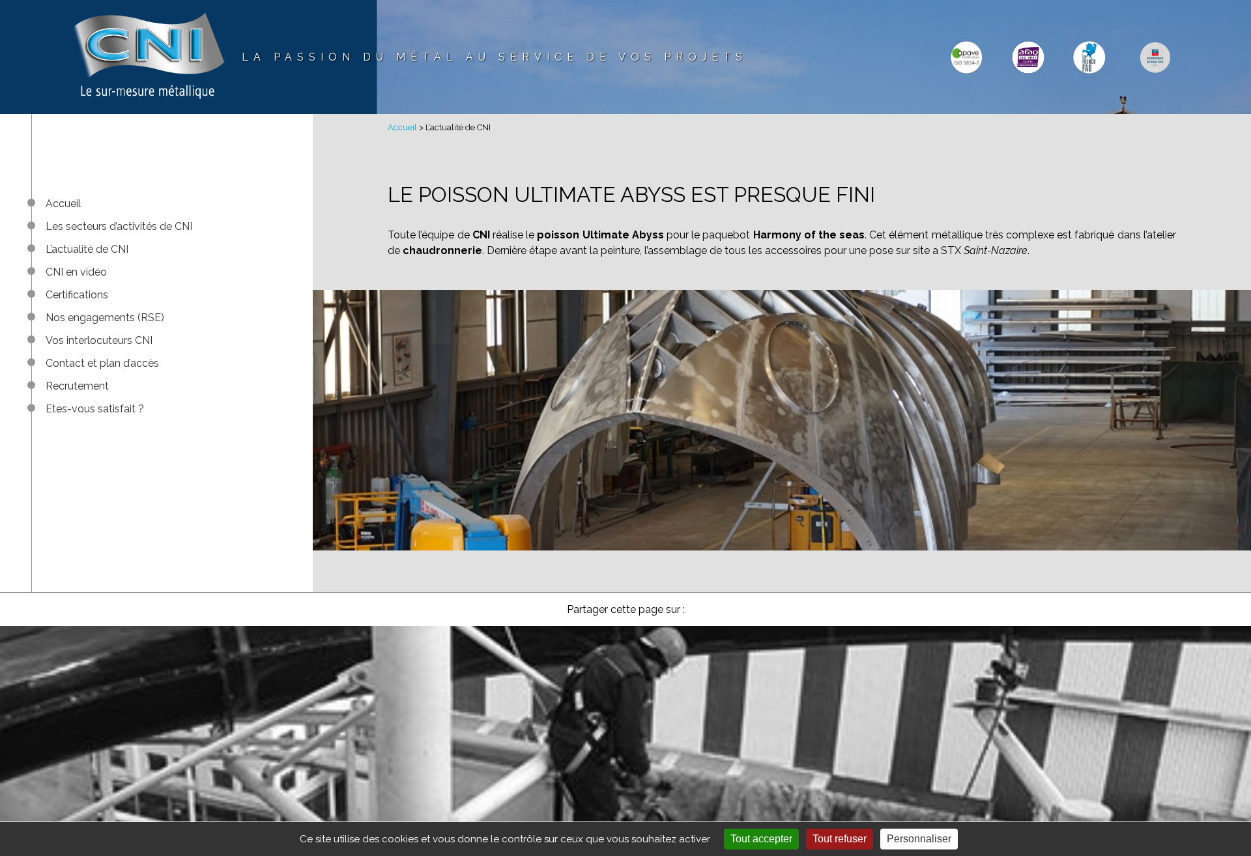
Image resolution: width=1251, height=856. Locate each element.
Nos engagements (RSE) (105, 317)
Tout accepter (761, 838)
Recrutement (77, 386)
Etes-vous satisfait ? (95, 409)
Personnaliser (919, 838)
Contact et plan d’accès (102, 363)
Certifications (77, 295)
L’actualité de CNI (87, 249)
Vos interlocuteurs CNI (99, 340)
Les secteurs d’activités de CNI (119, 226)
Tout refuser (839, 838)
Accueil (63, 203)
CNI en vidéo (76, 272)
